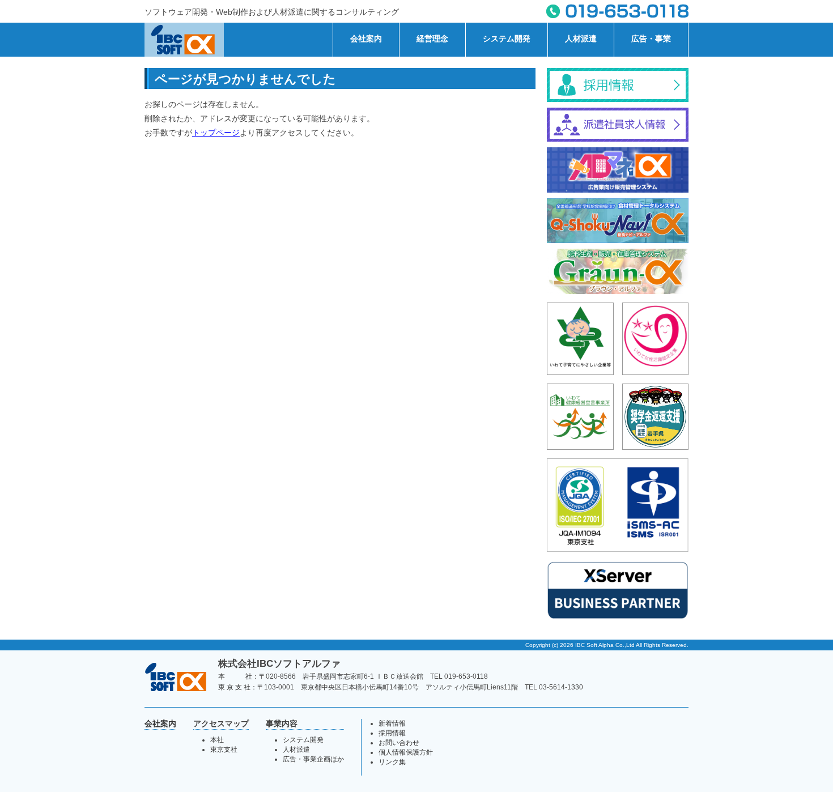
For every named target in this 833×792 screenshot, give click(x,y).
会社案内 (366, 38)
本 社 (235, 676)
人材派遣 (581, 38)
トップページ (216, 132)
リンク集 (392, 762)
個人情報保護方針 (406, 752)
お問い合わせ (399, 743)
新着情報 (392, 723)
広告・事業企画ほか (313, 759)
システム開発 (506, 38)
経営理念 (432, 38)
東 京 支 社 (234, 687)
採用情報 (392, 733)
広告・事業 (651, 38)
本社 (217, 740)
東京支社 (223, 749)
